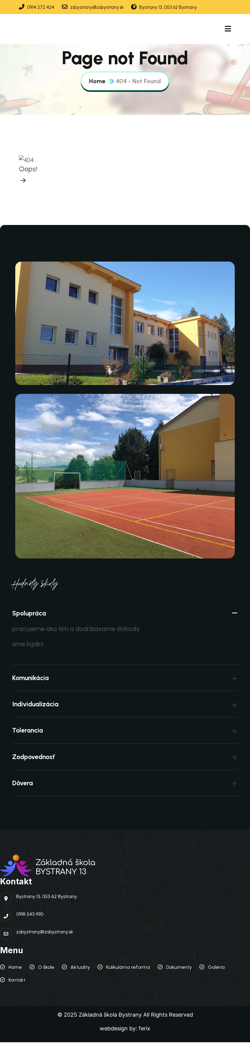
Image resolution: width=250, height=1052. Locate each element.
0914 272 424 (40, 7)
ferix (144, 1028)
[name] (22, 180)
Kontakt (17, 980)
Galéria (216, 967)
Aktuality (80, 967)
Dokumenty (179, 967)
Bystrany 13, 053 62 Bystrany (167, 7)
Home (97, 81)
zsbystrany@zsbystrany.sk (96, 7)
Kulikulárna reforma (128, 967)
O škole (46, 967)
